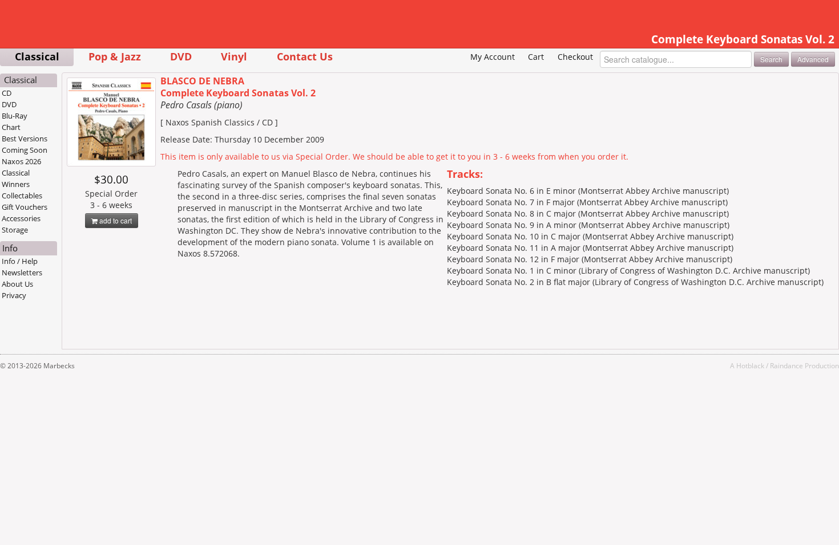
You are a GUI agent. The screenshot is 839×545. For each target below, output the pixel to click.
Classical (37, 56)
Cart (536, 56)
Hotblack (750, 365)
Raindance (786, 365)
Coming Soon (24, 150)
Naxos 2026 (21, 161)
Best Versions (24, 138)
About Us (17, 284)
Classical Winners (16, 178)
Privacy (14, 295)
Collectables (22, 195)
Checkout (575, 56)
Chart (11, 127)
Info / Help (20, 261)
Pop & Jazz (114, 56)
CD (6, 93)
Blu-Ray (14, 116)
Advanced (813, 59)
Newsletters (22, 272)
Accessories (21, 218)
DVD (181, 56)
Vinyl (234, 56)
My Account (492, 56)
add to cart (115, 220)
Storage (15, 230)
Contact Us (305, 56)
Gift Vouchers (24, 207)
